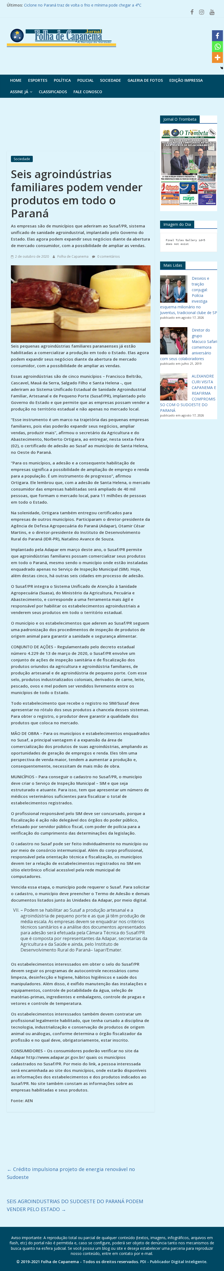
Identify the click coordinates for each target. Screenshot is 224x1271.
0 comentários (108, 256)
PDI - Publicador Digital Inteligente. (173, 1261)
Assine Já (19, 91)
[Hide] (222, 68)
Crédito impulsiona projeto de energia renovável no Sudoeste (71, 1173)
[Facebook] (217, 35)
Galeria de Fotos (145, 80)
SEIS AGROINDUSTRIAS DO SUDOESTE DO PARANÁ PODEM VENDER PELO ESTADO (75, 1205)
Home (16, 80)
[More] (217, 57)
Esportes (37, 80)
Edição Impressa (186, 80)
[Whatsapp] (217, 46)
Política (62, 80)
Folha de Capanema (73, 256)
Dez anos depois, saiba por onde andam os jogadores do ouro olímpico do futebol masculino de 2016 (115, 5)
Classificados (53, 91)
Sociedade (110, 80)
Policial (85, 80)
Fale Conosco (87, 91)
